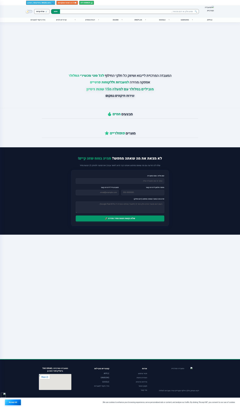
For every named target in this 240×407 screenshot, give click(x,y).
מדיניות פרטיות (141, 382)
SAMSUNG (105, 377)
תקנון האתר (142, 386)
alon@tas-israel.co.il (67, 3)
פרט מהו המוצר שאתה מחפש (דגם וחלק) (149, 199)
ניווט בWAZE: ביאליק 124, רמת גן (41, 2)
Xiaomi (115, 20)
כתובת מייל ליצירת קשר (110, 187)
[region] (120, 402)
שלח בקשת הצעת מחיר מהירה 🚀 (120, 218)
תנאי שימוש (142, 373)
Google (162, 20)
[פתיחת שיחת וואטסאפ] (3, 395)
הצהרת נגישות (142, 377)
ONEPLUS (138, 20)
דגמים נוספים (90, 20)
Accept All (13, 402)
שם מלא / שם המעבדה (155, 176)
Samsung (185, 20)
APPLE (106, 373)
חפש (56, 11)
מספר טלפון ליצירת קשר (155, 187)
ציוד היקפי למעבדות (37, 20)
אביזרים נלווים (61, 20)
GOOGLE (105, 382)
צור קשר (144, 390)
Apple (209, 20)
